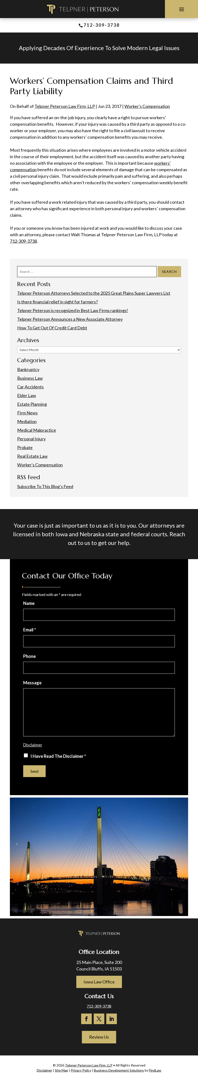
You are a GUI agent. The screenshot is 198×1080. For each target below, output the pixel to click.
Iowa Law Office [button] (99, 981)
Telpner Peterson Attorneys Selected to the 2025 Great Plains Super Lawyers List (93, 293)
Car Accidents (30, 386)
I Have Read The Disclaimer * (58, 756)
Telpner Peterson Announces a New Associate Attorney (70, 319)
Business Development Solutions (119, 1070)
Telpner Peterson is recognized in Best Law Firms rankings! (72, 310)
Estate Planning (32, 404)
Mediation (27, 421)
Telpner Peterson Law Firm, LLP (65, 106)
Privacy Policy (81, 1070)
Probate (25, 447)
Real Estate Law (32, 456)
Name (29, 603)
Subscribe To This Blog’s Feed (45, 486)
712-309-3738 (102, 25)
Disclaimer (32, 744)
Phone (29, 656)
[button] (181, 9)
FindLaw (155, 1070)
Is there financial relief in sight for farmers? (57, 301)
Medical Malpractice (36, 430)
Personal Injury (31, 438)
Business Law (30, 378)
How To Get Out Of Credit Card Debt (52, 327)
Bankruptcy (28, 369)
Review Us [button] (99, 1037)
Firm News (27, 412)
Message (32, 682)
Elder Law (26, 395)
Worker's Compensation (147, 106)
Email (29, 629)
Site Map (61, 1070)
